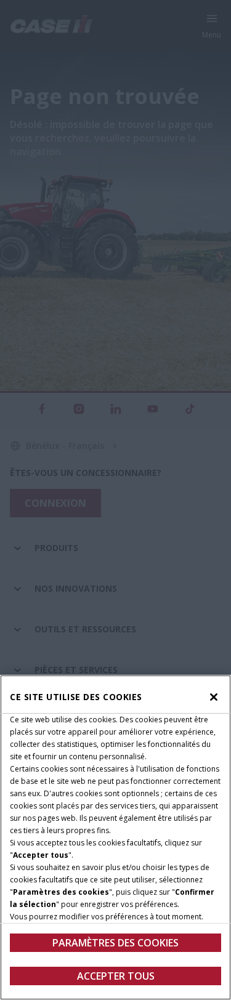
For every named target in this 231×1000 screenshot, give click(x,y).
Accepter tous (116, 976)
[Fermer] (213, 697)
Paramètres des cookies (115, 943)
